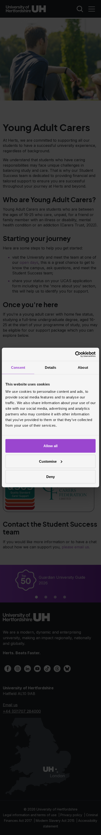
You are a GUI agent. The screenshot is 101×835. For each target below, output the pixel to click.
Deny (50, 477)
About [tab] (83, 367)
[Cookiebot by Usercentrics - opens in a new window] (75, 354)
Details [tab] (50, 367)
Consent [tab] (18, 367)
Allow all (50, 446)
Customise (48, 461)
